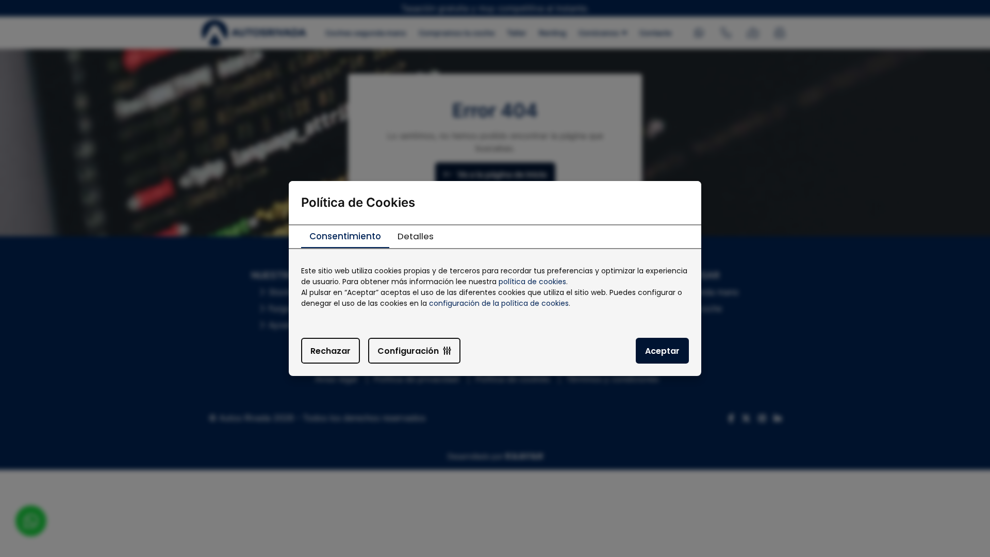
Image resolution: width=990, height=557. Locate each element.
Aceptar (662, 351)
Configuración (408, 351)
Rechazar (330, 351)
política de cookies (532, 281)
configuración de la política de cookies (499, 303)
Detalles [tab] (416, 236)
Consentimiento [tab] (345, 236)
